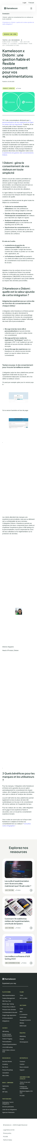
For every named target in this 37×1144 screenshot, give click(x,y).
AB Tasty (4, 1091)
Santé (21, 1009)
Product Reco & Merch (8, 1007)
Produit (22, 1039)
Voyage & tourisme (25, 1020)
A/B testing (5, 1031)
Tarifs (21, 995)
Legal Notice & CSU (9, 1130)
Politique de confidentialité (24, 1087)
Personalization (6, 1041)
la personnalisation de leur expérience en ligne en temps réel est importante (17, 122)
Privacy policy (7, 1133)
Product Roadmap (7, 1070)
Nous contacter (24, 1067)
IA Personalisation (7, 1018)
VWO (3, 1089)
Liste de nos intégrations (9, 1109)
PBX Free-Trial (6, 1001)
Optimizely (5, 1086)
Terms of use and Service (25, 1083)
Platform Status (7, 1140)
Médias (22, 1023)
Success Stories (7, 1061)
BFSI (21, 1011)
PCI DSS (22, 1095)
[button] (31, 2)
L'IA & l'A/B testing (7, 1047)
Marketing (23, 1036)
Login (24, 2)
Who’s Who (5, 1075)
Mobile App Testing (8, 1004)
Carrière (22, 1064)
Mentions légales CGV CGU (26, 1092)
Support (22, 1070)
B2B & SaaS (23, 1026)
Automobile (23, 1017)
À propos (22, 1061)
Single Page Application (9, 1015)
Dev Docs (5, 1067)
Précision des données (9, 1009)
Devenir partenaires (8, 1106)
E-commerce (23, 1014)
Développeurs (24, 1042)
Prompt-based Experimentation (7, 1035)
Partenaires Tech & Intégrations (7, 1103)
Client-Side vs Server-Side (8, 1050)
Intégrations (5, 1021)
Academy (5, 1064)
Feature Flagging (7, 1039)
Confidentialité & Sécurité (9, 1012)
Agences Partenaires (8, 1112)
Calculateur (5, 1073)
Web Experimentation (8, 995)
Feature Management (8, 998)
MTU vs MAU (23, 998)
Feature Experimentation (9, 1044)
